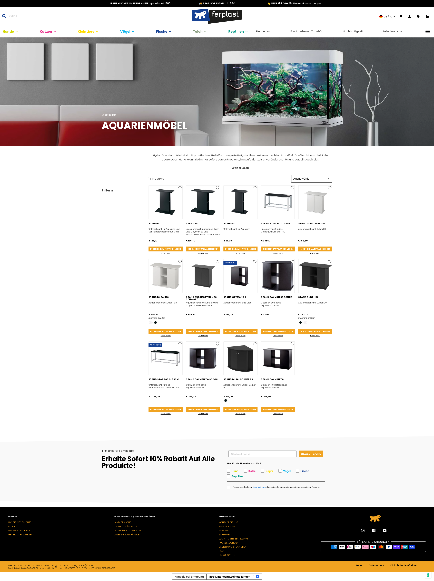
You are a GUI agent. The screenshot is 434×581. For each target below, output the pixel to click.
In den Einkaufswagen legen (165, 249)
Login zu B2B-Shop (125, 526)
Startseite (108, 115)
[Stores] (401, 16)
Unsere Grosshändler (127, 534)
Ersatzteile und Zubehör (306, 31)
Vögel (125, 31)
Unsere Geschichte (19, 522)
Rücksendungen (229, 542)
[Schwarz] (155, 322)
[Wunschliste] (418, 17)
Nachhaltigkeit (353, 31)
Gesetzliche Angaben (21, 534)
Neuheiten (263, 31)
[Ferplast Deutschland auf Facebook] (371, 531)
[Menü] (428, 31)
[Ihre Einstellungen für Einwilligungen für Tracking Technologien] (428, 575)
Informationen (259, 487)
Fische (161, 31)
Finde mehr (166, 253)
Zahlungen (225, 534)
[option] (140, 3)
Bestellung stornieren (232, 546)
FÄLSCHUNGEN (227, 555)
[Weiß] (150, 322)
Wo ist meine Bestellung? (234, 538)
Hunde (8, 31)
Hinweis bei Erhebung (189, 576)
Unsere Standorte (19, 530)
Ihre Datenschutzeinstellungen (229, 576)
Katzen (46, 31)
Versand (224, 530)
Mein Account (227, 526)
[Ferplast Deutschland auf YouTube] (382, 531)
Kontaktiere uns (228, 522)
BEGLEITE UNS (311, 454)
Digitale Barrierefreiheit (403, 565)
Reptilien (236, 31)
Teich (198, 31)
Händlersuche (392, 31)
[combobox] (66, 16)
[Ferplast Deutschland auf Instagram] (362, 531)
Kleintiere (86, 31)
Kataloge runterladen (127, 530)
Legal (359, 565)
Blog (11, 526)
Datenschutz (376, 565)
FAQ (221, 551)
